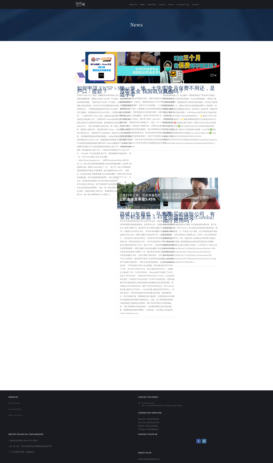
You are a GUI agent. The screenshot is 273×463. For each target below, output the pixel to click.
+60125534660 (151, 426)
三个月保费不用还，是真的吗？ (189, 90)
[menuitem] (134, 4)
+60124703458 (152, 419)
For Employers (15, 409)
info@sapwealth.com (151, 459)
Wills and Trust (15, 415)
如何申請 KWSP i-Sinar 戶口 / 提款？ (103, 90)
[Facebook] (198, 441)
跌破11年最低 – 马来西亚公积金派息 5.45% (146, 215)
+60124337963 (152, 422)
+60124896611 (152, 429)
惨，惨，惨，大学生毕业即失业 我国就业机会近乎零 (147, 91)
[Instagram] (204, 441)
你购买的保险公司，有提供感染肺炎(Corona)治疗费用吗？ (189, 217)
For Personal (14, 403)
